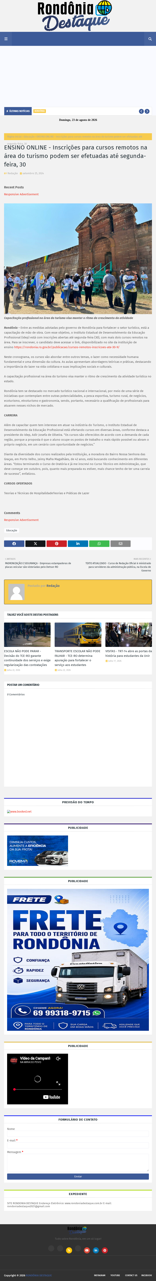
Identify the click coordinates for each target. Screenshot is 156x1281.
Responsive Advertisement (21, 194)
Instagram (99, 1275)
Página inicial (14, 136)
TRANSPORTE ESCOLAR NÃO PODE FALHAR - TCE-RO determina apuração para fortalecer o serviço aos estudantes (77, 658)
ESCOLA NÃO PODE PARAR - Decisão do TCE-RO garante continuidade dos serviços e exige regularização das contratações (27, 658)
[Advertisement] (78, 76)
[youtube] (87, 1250)
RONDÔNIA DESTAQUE (39, 1275)
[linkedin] (96, 1250)
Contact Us (131, 1275)
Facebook (146, 1275)
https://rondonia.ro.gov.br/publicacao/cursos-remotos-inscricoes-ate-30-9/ (67, 347)
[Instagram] (51, 1248)
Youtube (115, 1275)
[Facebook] (78, 1248)
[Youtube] (60, 1248)
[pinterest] (105, 1250)
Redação (13, 173)
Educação (29, 136)
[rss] (69, 1250)
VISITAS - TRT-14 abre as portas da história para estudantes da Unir (128, 653)
